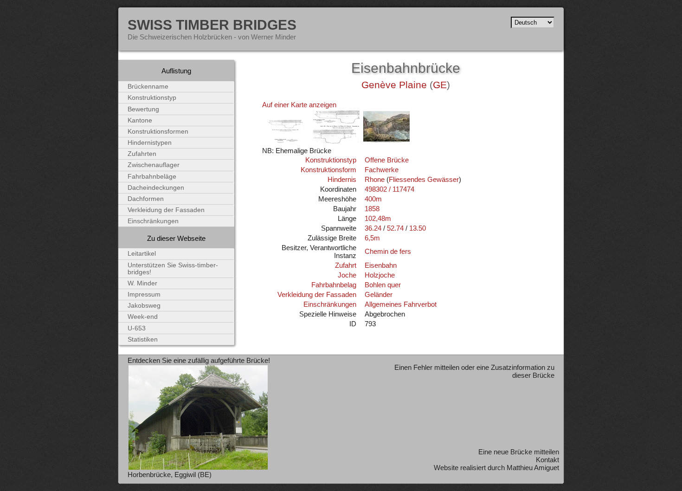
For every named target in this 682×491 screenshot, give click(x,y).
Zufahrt (345, 265)
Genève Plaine (394, 84)
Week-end (143, 316)
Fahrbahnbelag (333, 285)
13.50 (417, 228)
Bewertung (143, 109)
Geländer (378, 294)
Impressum (144, 294)
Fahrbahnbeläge (152, 176)
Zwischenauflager (154, 165)
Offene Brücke (387, 160)
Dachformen (146, 198)
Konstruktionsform (328, 170)
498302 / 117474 (389, 189)
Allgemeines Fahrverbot (401, 304)
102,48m (378, 218)
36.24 (373, 228)
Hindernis (342, 179)
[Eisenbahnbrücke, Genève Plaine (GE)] (286, 143)
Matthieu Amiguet (533, 468)
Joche (347, 275)
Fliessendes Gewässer (424, 179)
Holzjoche (380, 275)
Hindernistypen (150, 142)
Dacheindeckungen (156, 187)
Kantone (140, 120)
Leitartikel (142, 253)
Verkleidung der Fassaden (316, 294)
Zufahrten (142, 153)
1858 (372, 209)
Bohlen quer (383, 285)
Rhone (375, 179)
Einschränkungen (329, 304)
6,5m (372, 238)
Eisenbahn (381, 265)
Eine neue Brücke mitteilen (518, 452)
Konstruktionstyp (330, 160)
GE (440, 84)
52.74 (395, 228)
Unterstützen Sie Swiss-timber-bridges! (173, 269)
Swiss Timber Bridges (212, 24)
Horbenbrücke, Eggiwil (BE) (170, 474)
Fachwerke (382, 170)
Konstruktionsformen (158, 131)
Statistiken (143, 339)
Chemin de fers (388, 251)
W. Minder (142, 283)
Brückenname (148, 86)
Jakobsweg (144, 305)
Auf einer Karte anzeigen (299, 105)
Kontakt (547, 460)
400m (373, 199)
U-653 (137, 328)
